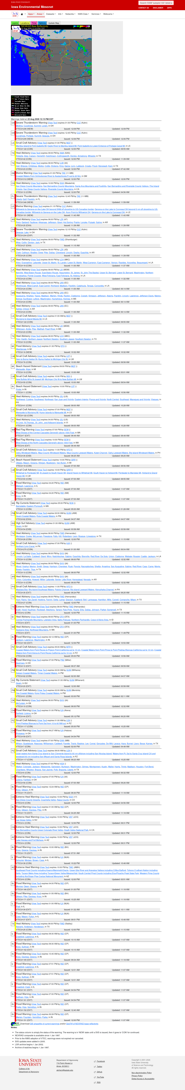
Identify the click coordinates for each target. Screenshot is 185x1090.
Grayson (69, 599)
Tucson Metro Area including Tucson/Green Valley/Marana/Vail (49, 873)
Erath (18, 609)
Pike (46, 252)
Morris (157, 566)
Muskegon (51, 462)
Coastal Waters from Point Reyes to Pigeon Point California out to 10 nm (48, 649)
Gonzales (101, 743)
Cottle (47, 165)
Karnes (149, 743)
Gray (26, 155)
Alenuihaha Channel (104, 589)
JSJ (61, 396)
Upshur (25, 566)
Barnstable (21, 506)
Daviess (32, 809)
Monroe (19, 886)
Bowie (19, 569)
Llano (136, 743)
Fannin (49, 599)
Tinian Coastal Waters (47, 673)
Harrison (53, 566)
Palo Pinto (67, 609)
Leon (75, 536)
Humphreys (57, 298)
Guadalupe (28, 743)
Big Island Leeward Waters (82, 589)
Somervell (111, 609)
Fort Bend (149, 766)
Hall (18, 165)
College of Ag (24, 1068)
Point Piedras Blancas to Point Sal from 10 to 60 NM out (41, 723)
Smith (39, 566)
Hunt (18, 599)
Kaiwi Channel (100, 452)
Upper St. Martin (49, 262)
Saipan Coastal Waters (26, 673)
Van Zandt (32, 599)
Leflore (36, 298)
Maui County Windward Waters (52, 452)
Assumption (64, 272)
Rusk (70, 566)
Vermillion (31, 1007)
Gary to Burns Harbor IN (26, 359)
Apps (30, 13)
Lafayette (37, 262)
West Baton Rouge (32, 272)
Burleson (65, 766)
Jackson (151, 556)
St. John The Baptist (90, 272)
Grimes (85, 766)
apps (169, 8)
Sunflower (27, 298)
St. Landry (62, 262)
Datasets (50, 13)
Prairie (77, 222)
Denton (31, 242)
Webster (128, 556)
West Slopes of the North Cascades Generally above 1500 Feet (44, 442)
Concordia (99, 285)
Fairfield (19, 713)
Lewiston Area (50, 619)
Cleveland (60, 252)
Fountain (27, 1017)
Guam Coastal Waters (25, 516)
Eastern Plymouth (35, 506)
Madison (63, 285)
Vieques (154, 399)
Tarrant (59, 609)
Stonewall (102, 165)
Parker (103, 609)
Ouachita (84, 252)
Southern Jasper (67, 339)
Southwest (39, 399)
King (61, 165)
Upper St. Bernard (108, 272)
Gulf (25, 199)
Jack (37, 242)
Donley (73, 155)
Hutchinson (51, 155)
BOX (71, 503)
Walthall (40, 328)
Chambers (20, 769)
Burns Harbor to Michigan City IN (53, 359)
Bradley (33, 252)
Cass (144, 566)
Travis (73, 743)
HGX (62, 763)
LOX (68, 720)
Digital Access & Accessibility (143, 1078)
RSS (98, 1082)
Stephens (50, 609)
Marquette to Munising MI (27, 412)
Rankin (67, 295)
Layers (15, 23)
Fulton (31, 916)
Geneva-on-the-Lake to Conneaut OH (108, 212)
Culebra (29, 399)
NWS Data (82, 13)
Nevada (87, 579)
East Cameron (103, 262)
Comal (93, 743)
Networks (69, 13)
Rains (24, 599)
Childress (32, 165)
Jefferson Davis (147, 295)
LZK (62, 219)
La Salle (27, 556)
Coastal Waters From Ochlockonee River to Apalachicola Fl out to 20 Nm (48, 176)
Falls (55, 536)
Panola (77, 566)
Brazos (38, 769)
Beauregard (142, 262)
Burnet (130, 743)
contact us (143, 8)
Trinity (123, 766)
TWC (71, 867)
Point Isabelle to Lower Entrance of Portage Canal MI (101, 145)
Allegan (41, 462)
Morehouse (21, 285)
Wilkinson (20, 328)
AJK (68, 543)
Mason (26, 462)
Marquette (20, 369)
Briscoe (24, 165)
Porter (18, 389)
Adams (110, 295)
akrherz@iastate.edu (65, 1070)
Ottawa (19, 462)
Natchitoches (58, 556)
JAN (62, 282)
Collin (24, 242)
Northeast (49, 399)
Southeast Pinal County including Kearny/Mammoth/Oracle (42, 870)
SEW (66, 429)
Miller (42, 579)
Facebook (100, 1061)
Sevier (58, 579)
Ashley (19, 308)
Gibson (25, 789)
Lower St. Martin (74, 262)
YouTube (100, 1077)
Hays (123, 743)
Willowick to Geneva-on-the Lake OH (48, 212)
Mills (109, 599)
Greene (25, 850)
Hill (60, 536)
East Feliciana (62, 275)
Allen (18, 262)
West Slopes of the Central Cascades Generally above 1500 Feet (45, 432)
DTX (63, 346)
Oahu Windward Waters (26, 452)
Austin (104, 766)
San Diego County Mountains (29, 186)
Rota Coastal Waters (45, 516)
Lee (87, 743)
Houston (140, 766)
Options (42, 23)
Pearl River (50, 328)
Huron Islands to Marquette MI (52, 412)
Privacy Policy (137, 1075)
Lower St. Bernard (125, 272)
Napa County (63, 799)
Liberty (19, 199)
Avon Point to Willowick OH (78, 212)
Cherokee (62, 566)
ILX (61, 857)
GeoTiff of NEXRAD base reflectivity (82, 1023)
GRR (73, 459)
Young (76, 609)
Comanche (125, 599)
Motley (41, 165)
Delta (55, 599)
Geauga (45, 135)
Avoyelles (131, 262)
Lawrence (134, 295)
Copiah (84, 295)
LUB (62, 162)
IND (62, 482)
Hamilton (102, 599)
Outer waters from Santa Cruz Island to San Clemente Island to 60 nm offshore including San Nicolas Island (64, 753)
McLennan (37, 536)
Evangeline (27, 262)
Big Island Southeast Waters (41, 589)
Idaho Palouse (64, 619)
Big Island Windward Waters (141, 452)
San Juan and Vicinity (64, 399)
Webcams (107, 13)
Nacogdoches (87, 566)
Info (59, 13)
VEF (71, 816)
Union (111, 556)
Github (99, 1072)
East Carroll (44, 285)
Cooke (29, 536)
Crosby (88, 165)
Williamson (48, 743)
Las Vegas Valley (23, 819)
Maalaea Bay (22, 589)
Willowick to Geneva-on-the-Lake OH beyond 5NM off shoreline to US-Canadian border (55, 209)
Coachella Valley (48, 799)
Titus (33, 569)
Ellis (82, 609)
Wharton (30, 769)
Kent (110, 165)
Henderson (39, 926)
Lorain (44, 125)
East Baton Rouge (50, 272)
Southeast (124, 399)
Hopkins (41, 599)
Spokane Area (22, 629)
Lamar (62, 599)
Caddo (144, 556)
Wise (18, 242)
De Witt (109, 743)
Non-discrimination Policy (142, 1072)
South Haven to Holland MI (105, 472)
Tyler (18, 339)
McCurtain (20, 703)
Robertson (67, 536)
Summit (37, 125)
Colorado (27, 766)
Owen (26, 886)
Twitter (99, 1066)
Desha (76, 252)
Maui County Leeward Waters (80, 452)
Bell (85, 599)
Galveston (55, 766)
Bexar (142, 743)
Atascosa (38, 743)
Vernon (114, 262)
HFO (68, 449)
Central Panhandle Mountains (29, 619)
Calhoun (25, 252)
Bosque (81, 536)
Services (95, 13)
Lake (26, 232)
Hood (24, 609)
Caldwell (36, 556)
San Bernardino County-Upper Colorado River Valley (39, 830)
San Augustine (117, 566)
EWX (62, 740)
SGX (62, 183)
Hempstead (77, 579)
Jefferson (52, 222)
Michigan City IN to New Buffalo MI (60, 379)
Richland (55, 285)
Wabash (19, 485)
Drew (40, 252)
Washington (139, 272)
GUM (68, 513)
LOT (68, 356)
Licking (27, 713)
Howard (35, 579)
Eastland (78, 599)
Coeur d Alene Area (99, 619)
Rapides (122, 262)
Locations (25, 23)
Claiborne (75, 295)
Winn (49, 556)
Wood (18, 566)
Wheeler (91, 155)
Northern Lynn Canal (25, 546)
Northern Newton (51, 339)
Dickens (54, 165)
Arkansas (43, 222)
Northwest (20, 399)
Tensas (90, 285)
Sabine (68, 556)
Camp (151, 566)
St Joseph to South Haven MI (53, 472)
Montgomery (94, 766)
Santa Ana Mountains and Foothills (90, 186)
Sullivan (25, 946)
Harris (117, 766)
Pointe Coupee (34, 275)
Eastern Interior (81, 399)
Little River (66, 579)
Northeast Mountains (39, 629)
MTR (68, 646)
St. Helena (75, 275)
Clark (18, 252)
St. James (75, 272)
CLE (79, 122)
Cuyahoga (28, 125)
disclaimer (158, 8)
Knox (18, 496)
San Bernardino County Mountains (58, 186)
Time (34, 23)
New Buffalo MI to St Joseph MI (30, 379)
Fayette (66, 743)
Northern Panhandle (80, 619)
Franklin (31, 199)
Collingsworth (63, 155)
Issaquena (20, 295)
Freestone (47, 536)
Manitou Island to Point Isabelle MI (31, 145)
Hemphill (41, 155)
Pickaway (20, 733)
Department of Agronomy (29, 1071)
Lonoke (84, 222)
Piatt (18, 906)
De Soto (104, 556)
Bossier (136, 556)
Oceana (33, 462)
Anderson (28, 926)
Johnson (95, 609)
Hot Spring (68, 222)
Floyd (94, 165)
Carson (32, 155)
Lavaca (117, 743)
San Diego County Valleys (35, 189)
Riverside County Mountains (60, 189)
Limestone (91, 536)
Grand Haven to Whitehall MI (79, 472)
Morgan (28, 860)
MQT (68, 142)
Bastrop (80, 743)
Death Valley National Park (76, 830)
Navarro (19, 926)
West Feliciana (48, 275)
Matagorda (45, 766)
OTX (62, 616)
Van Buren (61, 462)
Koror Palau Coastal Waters (47, 693)
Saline (99, 222)
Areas (39, 13)
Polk (56, 769)
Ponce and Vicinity (97, 399)
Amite (28, 328)
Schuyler (20, 860)
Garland (25, 222)
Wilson (19, 743)
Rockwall (41, 609)
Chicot (26, 308)
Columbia (26, 579)
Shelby (98, 566)
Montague (20, 536)
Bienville (85, 556)
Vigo (26, 997)
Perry (18, 222)
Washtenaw (21, 349)
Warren (53, 295)
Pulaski (91, 222)
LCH (62, 259)
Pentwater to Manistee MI (129, 472)
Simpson (92, 295)
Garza (67, 165)
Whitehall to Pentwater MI (27, 472)
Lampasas (92, 599)
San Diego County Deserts (28, 799)
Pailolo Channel (62, 589)
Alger (28, 369)
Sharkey (30, 295)
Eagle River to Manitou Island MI (62, 145)
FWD (62, 239)
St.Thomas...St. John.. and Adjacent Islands (43, 422)
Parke (18, 1007)
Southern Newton (83, 339)
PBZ (62, 660)
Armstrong (82, 155)
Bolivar (19, 298)
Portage (29, 135)
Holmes (66, 298)
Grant (59, 222)
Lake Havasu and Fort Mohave (29, 840)
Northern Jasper (35, 339)
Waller (111, 766)
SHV (62, 553)
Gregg (46, 566)
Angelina (106, 566)
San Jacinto (47, 769)
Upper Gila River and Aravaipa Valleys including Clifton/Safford (97, 870)
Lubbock (80, 165)
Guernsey (20, 663)
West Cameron (89, 262)
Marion (158, 295)
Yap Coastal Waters (25, 693)
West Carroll (32, 285)
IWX (68, 376)
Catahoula (81, 285)
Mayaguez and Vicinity (140, 399)
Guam (18, 526)
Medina (19, 125)
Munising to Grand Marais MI (29, 318)
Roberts (19, 155)
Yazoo (37, 295)
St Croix (19, 422)
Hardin (24, 339)
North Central (113, 399)
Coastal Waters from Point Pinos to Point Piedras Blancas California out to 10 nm (117, 649)
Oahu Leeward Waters (118, 452)
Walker (19, 766)
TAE (64, 173)
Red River (94, 556)
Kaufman (32, 609)
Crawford (20, 936)
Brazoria (62, 769)
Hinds (60, 295)
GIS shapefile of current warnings (45, 1023)
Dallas (52, 252)
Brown (35, 860)
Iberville (19, 272)
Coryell (115, 599)
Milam (133, 599)
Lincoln (69, 252)
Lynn (73, 165)
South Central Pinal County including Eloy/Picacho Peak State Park (108, 873)
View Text (52, 122)
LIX (61, 269)
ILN (62, 710)
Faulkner (34, 222)
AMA (62, 152)
